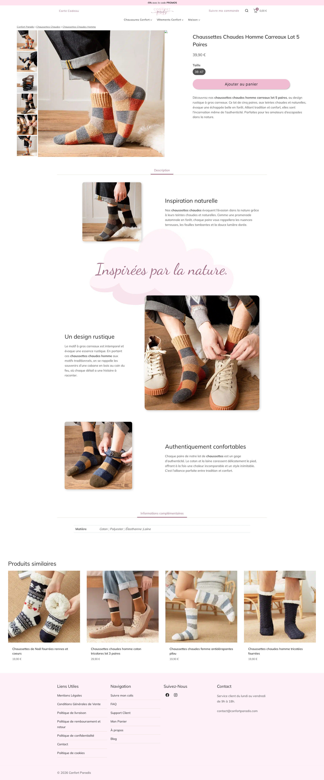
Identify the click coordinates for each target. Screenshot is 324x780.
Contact (62, 744)
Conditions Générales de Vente (79, 704)
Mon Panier (119, 721)
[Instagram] (175, 695)
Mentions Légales (69, 695)
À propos (117, 730)
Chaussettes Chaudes (48, 26)
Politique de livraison (71, 713)
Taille (196, 65)
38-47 (199, 72)
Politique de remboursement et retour (78, 724)
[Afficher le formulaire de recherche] (247, 11)
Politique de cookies (71, 753)
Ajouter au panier (241, 84)
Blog (114, 739)
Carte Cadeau (69, 11)
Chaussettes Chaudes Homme (79, 26)
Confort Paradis (25, 26)
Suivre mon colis (122, 695)
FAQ (114, 704)
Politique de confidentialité (75, 736)
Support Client (120, 713)
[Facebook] (167, 695)
